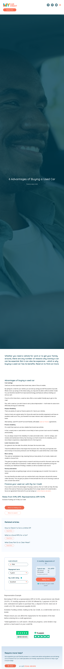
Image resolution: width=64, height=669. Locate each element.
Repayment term (14, 569)
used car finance (44, 422)
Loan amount (12, 561)
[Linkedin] (52, 5)
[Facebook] (48, 5)
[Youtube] (56, 5)
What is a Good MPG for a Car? (16, 535)
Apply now (46, 579)
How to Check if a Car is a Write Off (18, 528)
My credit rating (13, 578)
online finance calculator (44, 491)
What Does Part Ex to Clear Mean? (17, 542)
